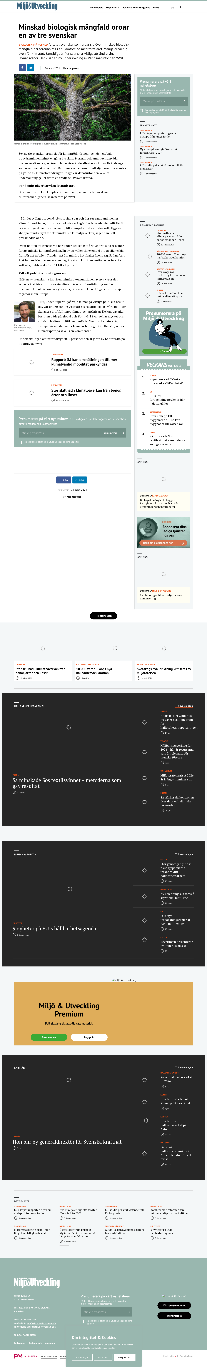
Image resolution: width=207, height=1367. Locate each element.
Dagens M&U (113, 7)
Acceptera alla (124, 1357)
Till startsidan (103, 615)
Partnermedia (35, 1343)
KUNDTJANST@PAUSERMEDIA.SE (41, 1323)
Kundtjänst (65, 1356)
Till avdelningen (184, 705)
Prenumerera (96, 7)
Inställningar (82, 1357)
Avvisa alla (103, 1357)
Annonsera (50, 1343)
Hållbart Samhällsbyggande (136, 7)
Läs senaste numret (174, 1305)
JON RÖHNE (19, 1311)
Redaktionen (20, 1343)
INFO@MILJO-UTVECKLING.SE (42, 1327)
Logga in (89, 1037)
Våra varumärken (49, 1356)
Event (156, 7)
